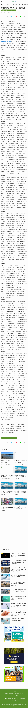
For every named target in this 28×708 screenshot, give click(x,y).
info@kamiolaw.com (6, 41)
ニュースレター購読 (14, 695)
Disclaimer (14, 700)
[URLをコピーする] (25, 16)
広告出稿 (11, 693)
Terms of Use (10, 698)
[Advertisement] (14, 532)
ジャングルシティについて (8, 691)
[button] (3, 16)
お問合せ (7, 693)
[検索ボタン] (26, 1)
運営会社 (15, 691)
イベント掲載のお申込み (18, 693)
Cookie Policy (22, 698)
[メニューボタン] (1, 1)
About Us (5, 698)
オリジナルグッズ (21, 691)
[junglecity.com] (14, 1)
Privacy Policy (16, 698)
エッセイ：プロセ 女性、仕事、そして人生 (9, 10)
